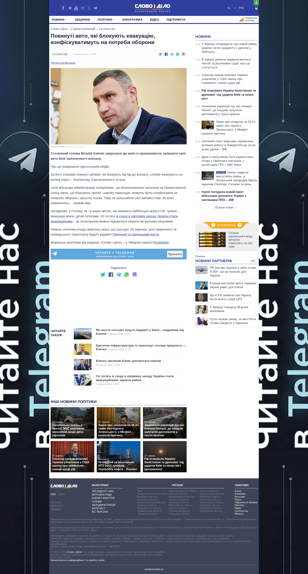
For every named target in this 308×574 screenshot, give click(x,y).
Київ (139, 491)
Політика (239, 505)
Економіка (240, 493)
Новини (58, 19)
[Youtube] (76, 8)
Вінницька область (147, 496)
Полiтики (104, 19)
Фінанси (239, 513)
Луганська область (179, 499)
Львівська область (179, 502)
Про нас (56, 502)
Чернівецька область (211, 508)
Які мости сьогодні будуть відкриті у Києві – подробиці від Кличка (140, 331)
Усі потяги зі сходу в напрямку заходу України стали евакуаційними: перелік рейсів (135, 380)
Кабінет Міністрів (103, 498)
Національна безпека (246, 502)
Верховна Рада (102, 494)
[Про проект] (256, 2)
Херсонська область (211, 499)
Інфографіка (132, 19)
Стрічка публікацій (83, 28)
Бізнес (238, 491)
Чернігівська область (211, 511)
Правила (56, 509)
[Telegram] (69, 8)
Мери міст (98, 508)
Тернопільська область (212, 493)
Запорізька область (147, 513)
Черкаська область (210, 505)
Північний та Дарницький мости (135, 234)
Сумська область (209, 491)
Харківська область (210, 496)
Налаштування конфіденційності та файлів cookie (77, 560)
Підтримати (175, 19)
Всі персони (100, 511)
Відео (154, 19)
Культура (240, 496)
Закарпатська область (149, 511)
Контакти (57, 506)
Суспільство (107, 28)
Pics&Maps (161, 242)
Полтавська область (180, 511)
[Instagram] (82, 8)
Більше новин (224, 207)
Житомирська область (149, 508)
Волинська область (147, 499)
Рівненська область (179, 513)
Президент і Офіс (103, 491)
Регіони (177, 485)
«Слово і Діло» (74, 552)
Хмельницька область (211, 502)
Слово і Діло (59, 28)
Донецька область (147, 505)
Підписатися (175, 254)
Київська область (178, 493)
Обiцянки (82, 19)
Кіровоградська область (181, 496)
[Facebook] (63, 8)
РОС (241, 8)
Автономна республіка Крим (152, 493)
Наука (238, 499)
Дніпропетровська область (151, 502)
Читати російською (63, 63)
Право (238, 508)
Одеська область (178, 508)
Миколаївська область (181, 505)
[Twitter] (89, 8)
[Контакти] (256, 7)
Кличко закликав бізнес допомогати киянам (128, 362)
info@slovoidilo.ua (154, 569)
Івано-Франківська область (183, 491)
